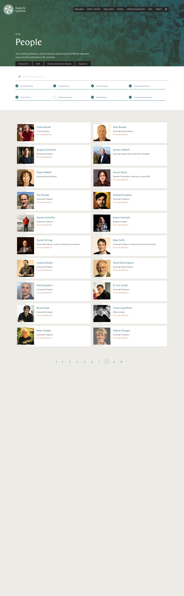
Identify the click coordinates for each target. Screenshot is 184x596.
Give (150, 9)
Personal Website (44, 134)
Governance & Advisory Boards (59, 64)
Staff (38, 64)
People (120, 9)
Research (79, 9)
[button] (79, 9)
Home (18, 34)
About (159, 9)
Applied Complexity (136, 9)
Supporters (83, 64)
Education (109, 9)
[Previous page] (56, 362)
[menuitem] (23, 63)
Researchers (24, 64)
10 (121, 361)
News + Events (93, 9)
